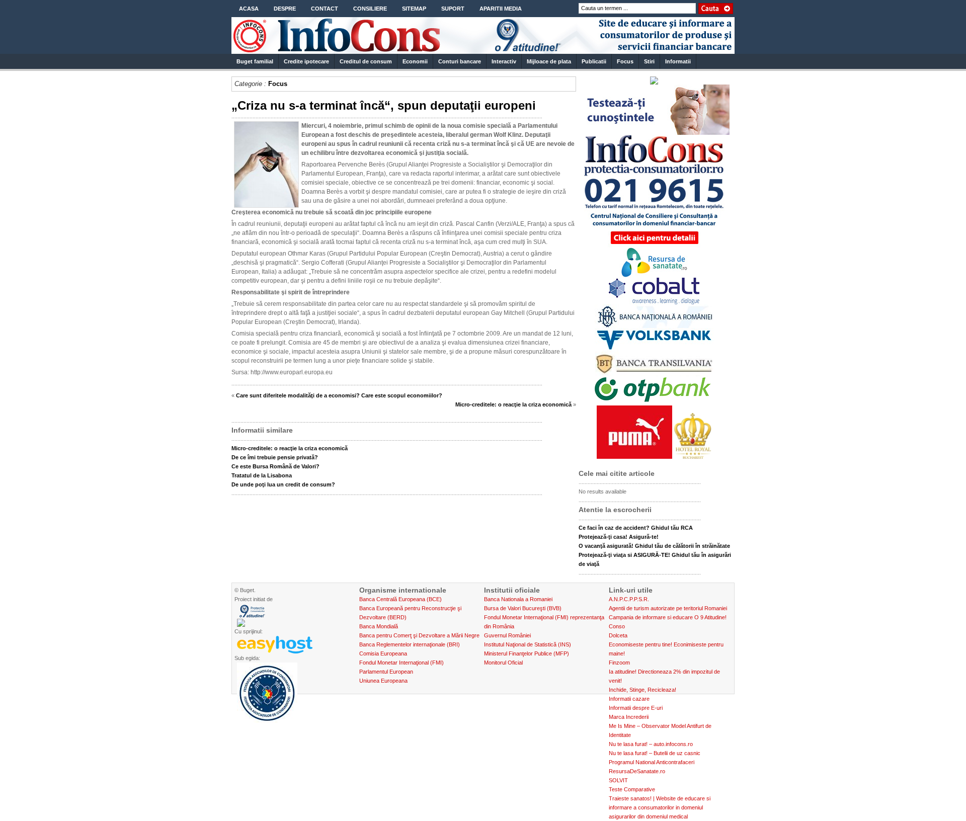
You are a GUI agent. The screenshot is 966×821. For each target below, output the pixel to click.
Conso (617, 626)
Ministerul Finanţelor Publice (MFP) (526, 653)
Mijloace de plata (549, 61)
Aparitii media (500, 9)
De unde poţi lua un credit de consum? (283, 484)
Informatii (678, 61)
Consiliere (370, 9)
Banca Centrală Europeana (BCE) (400, 599)
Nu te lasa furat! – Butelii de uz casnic (654, 753)
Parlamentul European (386, 672)
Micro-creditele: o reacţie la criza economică (513, 404)
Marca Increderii (629, 717)
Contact (324, 9)
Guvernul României (507, 635)
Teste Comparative (632, 789)
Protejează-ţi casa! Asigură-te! (619, 537)
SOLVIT (618, 780)
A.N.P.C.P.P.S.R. (629, 599)
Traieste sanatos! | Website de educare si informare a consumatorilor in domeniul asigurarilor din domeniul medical (659, 807)
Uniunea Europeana (383, 681)
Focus (625, 61)
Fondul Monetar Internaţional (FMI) (401, 663)
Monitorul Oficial (503, 663)
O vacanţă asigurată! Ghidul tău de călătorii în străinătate (654, 546)
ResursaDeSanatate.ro (637, 771)
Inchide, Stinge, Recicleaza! (642, 690)
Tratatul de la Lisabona (261, 475)
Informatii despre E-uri (636, 708)
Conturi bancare (459, 61)
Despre (285, 9)
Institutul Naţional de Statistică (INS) (527, 644)
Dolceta (618, 635)
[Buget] (483, 49)
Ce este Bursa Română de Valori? (275, 466)
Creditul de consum (366, 61)
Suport (452, 9)
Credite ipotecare (306, 61)
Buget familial (254, 61)
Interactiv (504, 61)
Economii (415, 61)
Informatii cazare (629, 699)
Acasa (249, 9)
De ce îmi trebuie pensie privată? (274, 457)
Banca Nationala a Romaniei (518, 599)
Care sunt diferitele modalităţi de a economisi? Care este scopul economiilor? (339, 395)
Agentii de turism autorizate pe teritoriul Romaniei (668, 608)
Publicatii (594, 61)
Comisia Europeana (383, 653)
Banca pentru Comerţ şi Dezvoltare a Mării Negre (419, 635)
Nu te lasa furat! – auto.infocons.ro (651, 744)
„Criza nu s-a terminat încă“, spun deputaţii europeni (383, 105)
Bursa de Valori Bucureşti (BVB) (522, 608)
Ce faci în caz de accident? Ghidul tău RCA (636, 528)
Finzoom (619, 663)
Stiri (649, 61)
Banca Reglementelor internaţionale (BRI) (409, 644)
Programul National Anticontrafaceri (651, 762)
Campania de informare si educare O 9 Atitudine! (668, 617)
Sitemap (414, 9)
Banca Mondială (378, 626)
